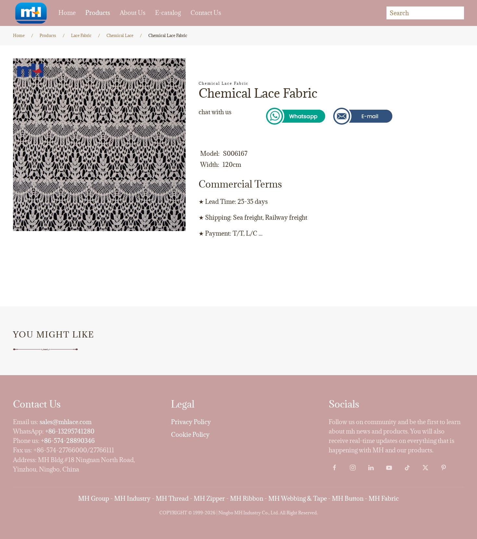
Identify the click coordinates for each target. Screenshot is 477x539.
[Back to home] (31, 13)
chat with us (215, 112)
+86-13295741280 (69, 431)
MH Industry (132, 498)
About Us (132, 13)
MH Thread (172, 498)
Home (67, 13)
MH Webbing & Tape (297, 498)
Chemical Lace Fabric (224, 83)
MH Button (347, 498)
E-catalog (168, 13)
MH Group (93, 498)
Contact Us (205, 13)
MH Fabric (384, 498)
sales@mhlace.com (66, 422)
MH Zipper (209, 498)
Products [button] (97, 13)
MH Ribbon (246, 498)
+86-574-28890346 (68, 441)
